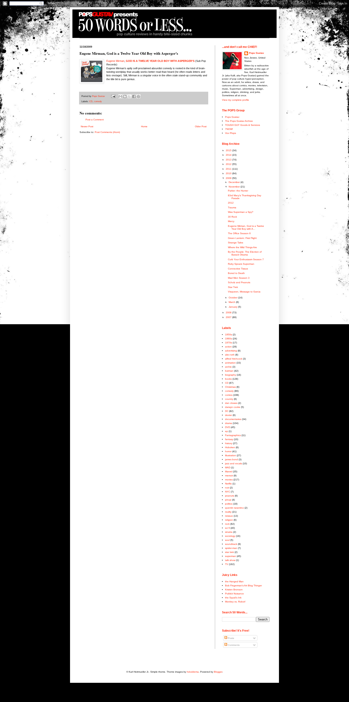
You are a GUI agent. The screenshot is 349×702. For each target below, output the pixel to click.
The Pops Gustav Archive (239, 121)
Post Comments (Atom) (107, 132)
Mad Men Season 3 (239, 278)
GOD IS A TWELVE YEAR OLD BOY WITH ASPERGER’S (160, 60)
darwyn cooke (232, 407)
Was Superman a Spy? (240, 212)
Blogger (218, 671)
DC (226, 411)
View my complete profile (235, 100)
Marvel (228, 471)
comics (228, 395)
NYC (227, 491)
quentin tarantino (234, 507)
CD (91, 101)
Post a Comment (94, 119)
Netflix (228, 483)
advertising (231, 350)
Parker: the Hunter (238, 190)
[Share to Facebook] (134, 96)
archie (228, 366)
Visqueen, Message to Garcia (244, 291)
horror (228, 451)
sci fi (227, 528)
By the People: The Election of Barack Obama (245, 253)
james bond (231, 459)
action (228, 346)
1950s (228, 334)
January (233, 306)
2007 (229, 317)
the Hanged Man (234, 581)
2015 (229, 150)
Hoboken (230, 447)
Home (144, 126)
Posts (230, 638)
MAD (227, 467)
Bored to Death (236, 273)
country (229, 399)
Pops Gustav (256, 53)
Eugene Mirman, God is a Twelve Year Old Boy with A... (246, 227)
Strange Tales (235, 242)
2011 (229, 169)
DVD (227, 427)
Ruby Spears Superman (241, 264)
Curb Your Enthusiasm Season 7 (246, 259)
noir (227, 487)
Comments (233, 645)
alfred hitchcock (233, 358)
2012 (229, 164)
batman (229, 370)
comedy (98, 101)
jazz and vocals (233, 463)
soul (227, 540)
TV (226, 564)
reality (228, 512)
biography (230, 375)
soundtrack (231, 544)
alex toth (230, 354)
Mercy (231, 221)
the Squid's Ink (233, 597)
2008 (229, 312)
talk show (230, 560)
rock (227, 524)
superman (230, 556)
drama (228, 423)
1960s (228, 338)
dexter (228, 415)
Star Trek (233, 287)
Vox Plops (230, 133)
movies (229, 479)
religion (229, 520)
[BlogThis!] (125, 96)
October (233, 297)
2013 (229, 159)
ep (226, 431)
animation (230, 362)
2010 (229, 173)
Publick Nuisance (234, 593)
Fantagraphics (233, 435)
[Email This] (120, 96)
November (235, 186)
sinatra (228, 532)
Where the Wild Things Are (242, 247)
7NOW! (229, 129)
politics (228, 503)
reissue (229, 516)
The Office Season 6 (239, 233)
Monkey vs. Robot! (235, 601)
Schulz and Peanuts (239, 282)
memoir (229, 475)
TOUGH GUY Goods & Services (242, 125)
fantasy (229, 439)
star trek (229, 552)
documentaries (233, 419)
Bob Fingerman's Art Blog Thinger (243, 585)
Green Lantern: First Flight (242, 238)
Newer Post (87, 126)
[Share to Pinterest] (138, 96)
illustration (230, 455)
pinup (228, 499)
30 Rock (232, 216)
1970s (228, 342)
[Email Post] (113, 96)
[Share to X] (129, 96)
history (228, 443)
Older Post (201, 126)
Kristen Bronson (234, 589)
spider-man (231, 548)
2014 (229, 155)
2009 (229, 178)
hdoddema (193, 671)
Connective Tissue (238, 268)
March (232, 302)
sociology (230, 536)
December (235, 182)
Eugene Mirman (115, 60)
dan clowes (231, 403)
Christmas (230, 387)
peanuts (229, 495)
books (228, 379)
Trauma (232, 207)
